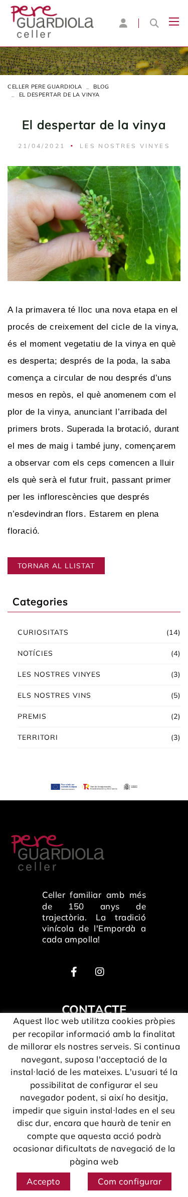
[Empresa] (52, 22)
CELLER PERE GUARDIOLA (45, 86)
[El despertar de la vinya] (94, 222)
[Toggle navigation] (174, 22)
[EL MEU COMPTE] (123, 23)
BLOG (101, 86)
